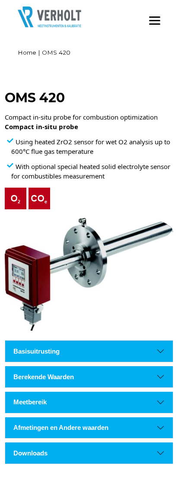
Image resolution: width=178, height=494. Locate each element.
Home (27, 52)
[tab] (36, 351)
